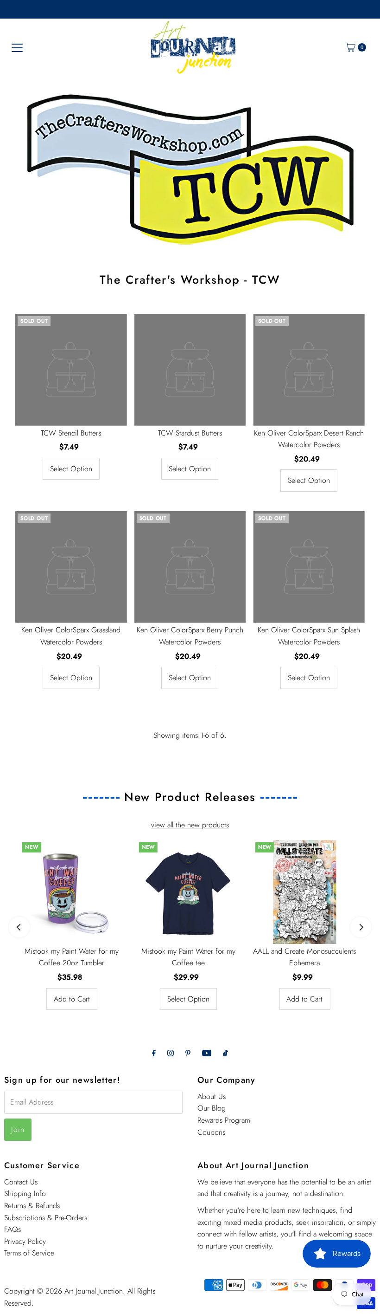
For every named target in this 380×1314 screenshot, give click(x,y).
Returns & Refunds (32, 1205)
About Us (211, 1096)
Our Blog (211, 1108)
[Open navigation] (17, 47)
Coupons (211, 1132)
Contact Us (21, 1182)
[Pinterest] (187, 1053)
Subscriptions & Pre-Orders (45, 1217)
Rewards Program (223, 1120)
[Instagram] (170, 1053)
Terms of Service (29, 1253)
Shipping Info (25, 1193)
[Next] (360, 927)
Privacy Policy (25, 1241)
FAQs (12, 1229)
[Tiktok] (225, 1053)
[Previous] (19, 927)
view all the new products (190, 825)
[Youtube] (206, 1053)
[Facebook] (154, 1053)
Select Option (71, 468)
